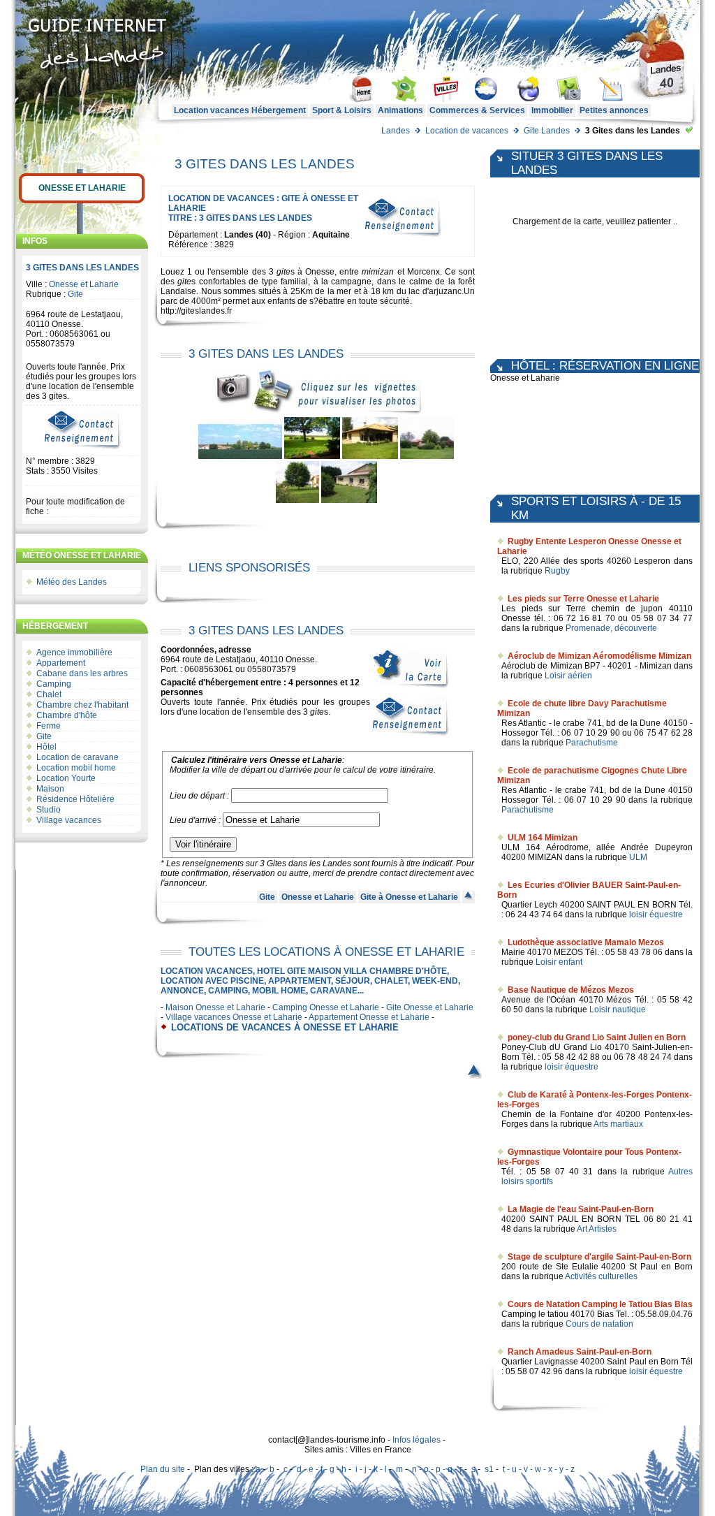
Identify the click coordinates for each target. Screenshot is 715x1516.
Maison (50, 789)
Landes (395, 131)
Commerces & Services (477, 110)
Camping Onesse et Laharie (325, 1007)
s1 (489, 1469)
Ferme (48, 726)
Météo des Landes (71, 582)
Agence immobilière (74, 652)
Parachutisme (592, 743)
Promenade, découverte (611, 628)
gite (283, 272)
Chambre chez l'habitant (82, 705)
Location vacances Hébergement (240, 110)
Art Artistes (597, 1229)
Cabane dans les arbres (82, 673)
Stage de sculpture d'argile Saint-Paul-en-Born (599, 1257)
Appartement (60, 663)
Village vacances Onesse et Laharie (233, 1017)
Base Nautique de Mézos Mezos (571, 990)
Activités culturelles (601, 1276)
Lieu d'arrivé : (195, 820)
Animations (400, 110)
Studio (48, 810)
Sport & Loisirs (341, 110)
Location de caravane (77, 757)
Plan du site (162, 1469)
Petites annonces (614, 110)
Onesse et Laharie (82, 188)
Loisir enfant (559, 962)
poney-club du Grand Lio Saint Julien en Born (597, 1037)
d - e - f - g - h (321, 1469)
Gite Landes (547, 131)
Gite (75, 294)
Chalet (48, 694)
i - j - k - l (371, 1469)
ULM (638, 857)
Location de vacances (466, 131)
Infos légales (416, 1440)
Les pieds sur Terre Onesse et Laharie (583, 599)
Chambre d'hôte (66, 715)
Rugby (557, 571)
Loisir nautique (617, 1009)
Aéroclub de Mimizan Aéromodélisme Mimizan (599, 656)
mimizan (378, 272)
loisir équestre (656, 914)
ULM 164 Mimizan (542, 838)
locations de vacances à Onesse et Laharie (285, 1027)
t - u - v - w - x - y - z (539, 1469)
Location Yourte (66, 778)
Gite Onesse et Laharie (429, 1007)
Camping (53, 684)
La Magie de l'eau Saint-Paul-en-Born (581, 1209)
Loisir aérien (568, 675)
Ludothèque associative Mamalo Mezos (586, 942)
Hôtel (46, 747)
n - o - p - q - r (437, 1469)
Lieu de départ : (199, 796)
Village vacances (68, 820)
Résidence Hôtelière (75, 799)
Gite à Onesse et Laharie (409, 897)
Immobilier (552, 110)
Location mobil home (76, 768)
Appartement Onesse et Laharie (369, 1017)
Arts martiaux (618, 1124)
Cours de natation (599, 1324)
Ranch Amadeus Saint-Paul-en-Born (579, 1352)
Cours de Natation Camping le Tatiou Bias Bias (600, 1304)
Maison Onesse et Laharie (215, 1007)
